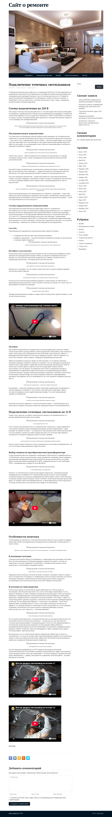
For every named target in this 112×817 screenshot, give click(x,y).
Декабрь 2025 (83, 174)
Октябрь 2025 (83, 180)
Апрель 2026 (83, 163)
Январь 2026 (83, 172)
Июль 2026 (82, 155)
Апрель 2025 (83, 197)
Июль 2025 (82, 189)
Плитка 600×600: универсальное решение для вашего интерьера (90, 101)
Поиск (79, 84)
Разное (84, 75)
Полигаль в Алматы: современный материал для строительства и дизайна (90, 106)
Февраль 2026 (83, 169)
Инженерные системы (44, 75)
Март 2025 (82, 200)
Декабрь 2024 (83, 208)
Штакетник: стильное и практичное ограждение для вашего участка (89, 123)
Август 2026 (83, 152)
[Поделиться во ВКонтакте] (15, 758)
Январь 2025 (83, 206)
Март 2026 (82, 166)
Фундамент (29, 75)
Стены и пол (83, 246)
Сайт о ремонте (28, 5)
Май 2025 (82, 194)
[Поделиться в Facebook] (10, 758)
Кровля (81, 229)
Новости (82, 232)
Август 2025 (83, 186)
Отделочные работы (86, 238)
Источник (12, 746)
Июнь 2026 (82, 158)
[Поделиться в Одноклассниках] (19, 758)
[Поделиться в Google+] (23, 758)
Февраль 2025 (83, 203)
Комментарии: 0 (32, 88)
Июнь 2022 (82, 211)
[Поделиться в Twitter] (28, 758)
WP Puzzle (100, 813)
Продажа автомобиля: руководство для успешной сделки (91, 117)
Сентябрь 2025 (84, 183)
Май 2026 (82, 160)
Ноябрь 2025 (83, 177)
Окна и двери (83, 235)
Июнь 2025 (82, 191)
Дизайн (58, 75)
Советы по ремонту (71, 75)
